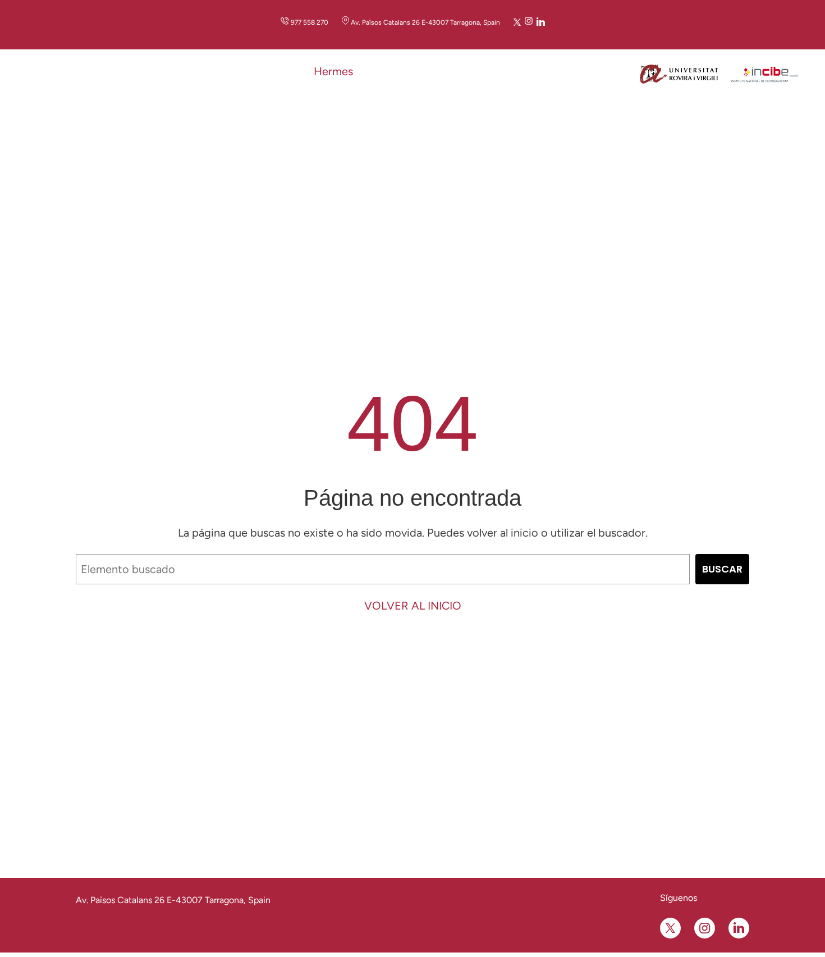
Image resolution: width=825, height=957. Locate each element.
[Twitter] (517, 22)
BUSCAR (722, 569)
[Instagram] (529, 22)
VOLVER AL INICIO (412, 605)
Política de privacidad (112, 925)
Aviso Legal (182, 925)
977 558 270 (309, 22)
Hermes (333, 71)
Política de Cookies (249, 925)
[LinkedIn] (541, 22)
